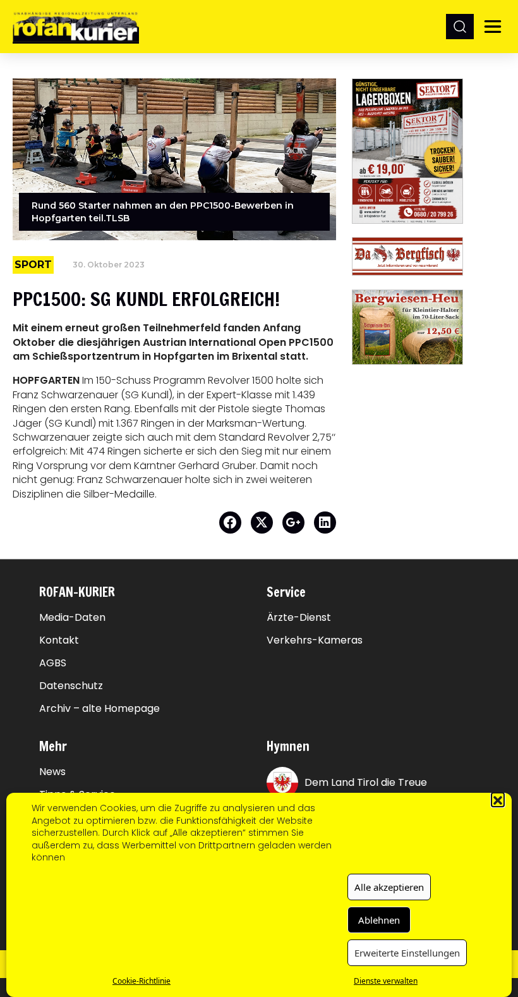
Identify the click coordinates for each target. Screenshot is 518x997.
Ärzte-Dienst (299, 618)
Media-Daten (72, 618)
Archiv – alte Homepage (99, 709)
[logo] (76, 26)
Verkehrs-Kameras (315, 640)
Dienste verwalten (386, 981)
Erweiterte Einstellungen (407, 952)
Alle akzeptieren (389, 887)
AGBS (52, 663)
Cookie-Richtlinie (141, 981)
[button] (497, 799)
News (52, 772)
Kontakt (59, 640)
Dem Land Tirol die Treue (365, 782)
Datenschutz (71, 686)
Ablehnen (379, 920)
